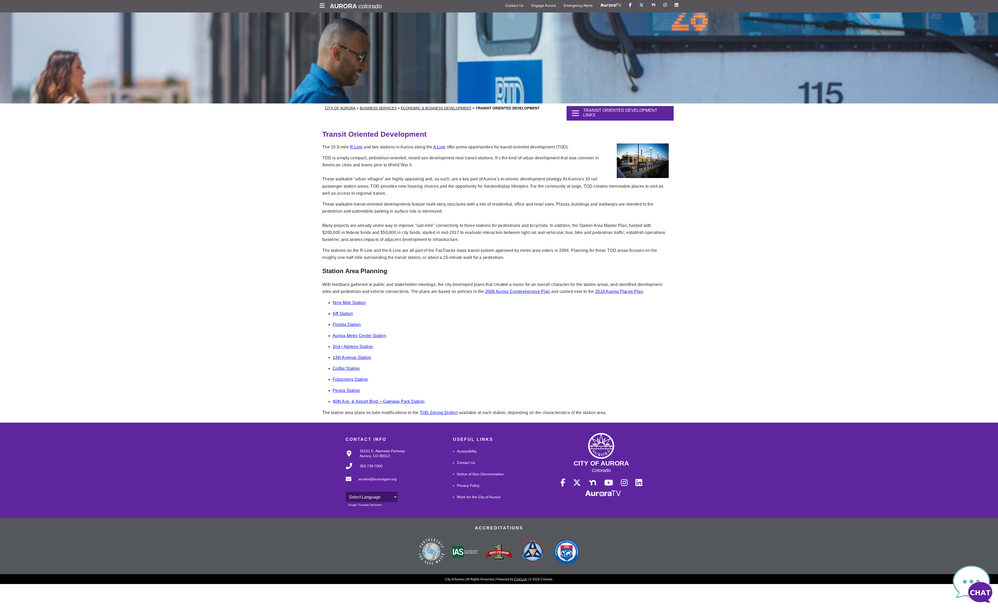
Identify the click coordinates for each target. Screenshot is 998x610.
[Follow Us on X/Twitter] (641, 5)
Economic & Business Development (436, 108)
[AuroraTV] (610, 5)
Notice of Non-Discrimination (480, 474)
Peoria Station (346, 390)
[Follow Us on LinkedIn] (676, 5)
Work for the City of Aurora (479, 497)
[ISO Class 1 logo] (499, 552)
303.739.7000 (371, 466)
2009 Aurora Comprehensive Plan (517, 291)
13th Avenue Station (352, 357)
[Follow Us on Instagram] (665, 5)
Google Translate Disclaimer (365, 504)
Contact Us (514, 5)
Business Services (378, 108)
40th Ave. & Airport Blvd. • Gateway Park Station (378, 401)
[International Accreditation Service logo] (465, 552)
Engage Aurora (543, 5)
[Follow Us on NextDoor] (653, 5)
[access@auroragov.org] (369, 483)
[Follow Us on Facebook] (630, 5)
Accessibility (467, 451)
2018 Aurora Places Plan (619, 291)
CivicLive (520, 579)
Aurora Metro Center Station (359, 335)
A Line (439, 147)
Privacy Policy (468, 485)
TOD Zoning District (439, 412)
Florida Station (347, 324)
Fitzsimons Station (350, 379)
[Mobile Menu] (323, 6)
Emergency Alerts (578, 5)
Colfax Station (346, 368)
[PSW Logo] (431, 552)
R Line (356, 147)
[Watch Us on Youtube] (608, 482)
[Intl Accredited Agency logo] (567, 552)
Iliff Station (343, 313)
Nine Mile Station (349, 302)
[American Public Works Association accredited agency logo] (533, 552)
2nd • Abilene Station (353, 346)
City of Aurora (340, 108)
